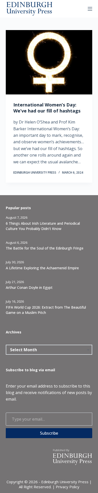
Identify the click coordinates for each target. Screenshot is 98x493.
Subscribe (49, 433)
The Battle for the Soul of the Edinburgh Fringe (44, 248)
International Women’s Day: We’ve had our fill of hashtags (46, 107)
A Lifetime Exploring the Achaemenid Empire (42, 268)
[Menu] (90, 9)
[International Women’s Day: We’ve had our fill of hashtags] (49, 62)
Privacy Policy (67, 486)
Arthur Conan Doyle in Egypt (29, 287)
